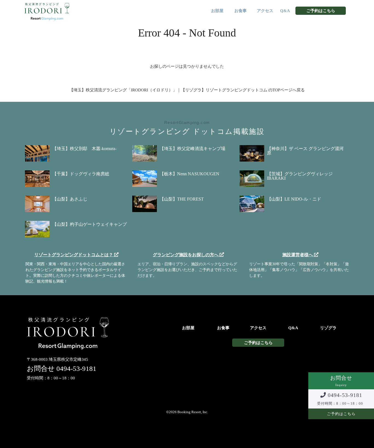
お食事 (240, 11)
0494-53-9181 (76, 368)
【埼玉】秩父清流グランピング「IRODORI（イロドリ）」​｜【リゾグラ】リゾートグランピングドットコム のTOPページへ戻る (187, 90)
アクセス (265, 11)
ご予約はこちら (320, 11)
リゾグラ (328, 328)
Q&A (285, 11)
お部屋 (217, 11)
